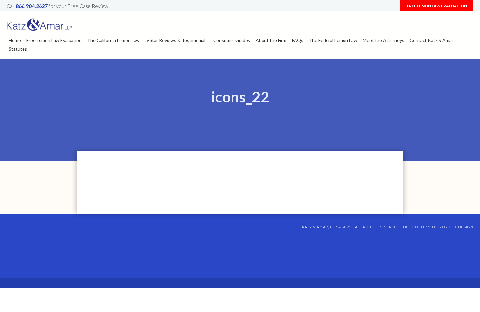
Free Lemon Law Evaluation (437, 5)
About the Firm (271, 40)
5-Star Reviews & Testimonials (176, 40)
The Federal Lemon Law (333, 40)
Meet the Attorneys (383, 40)
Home (15, 40)
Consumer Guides (231, 40)
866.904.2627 (32, 6)
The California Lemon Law (113, 40)
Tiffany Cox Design (452, 227)
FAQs (297, 40)
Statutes (18, 49)
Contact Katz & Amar (431, 40)
